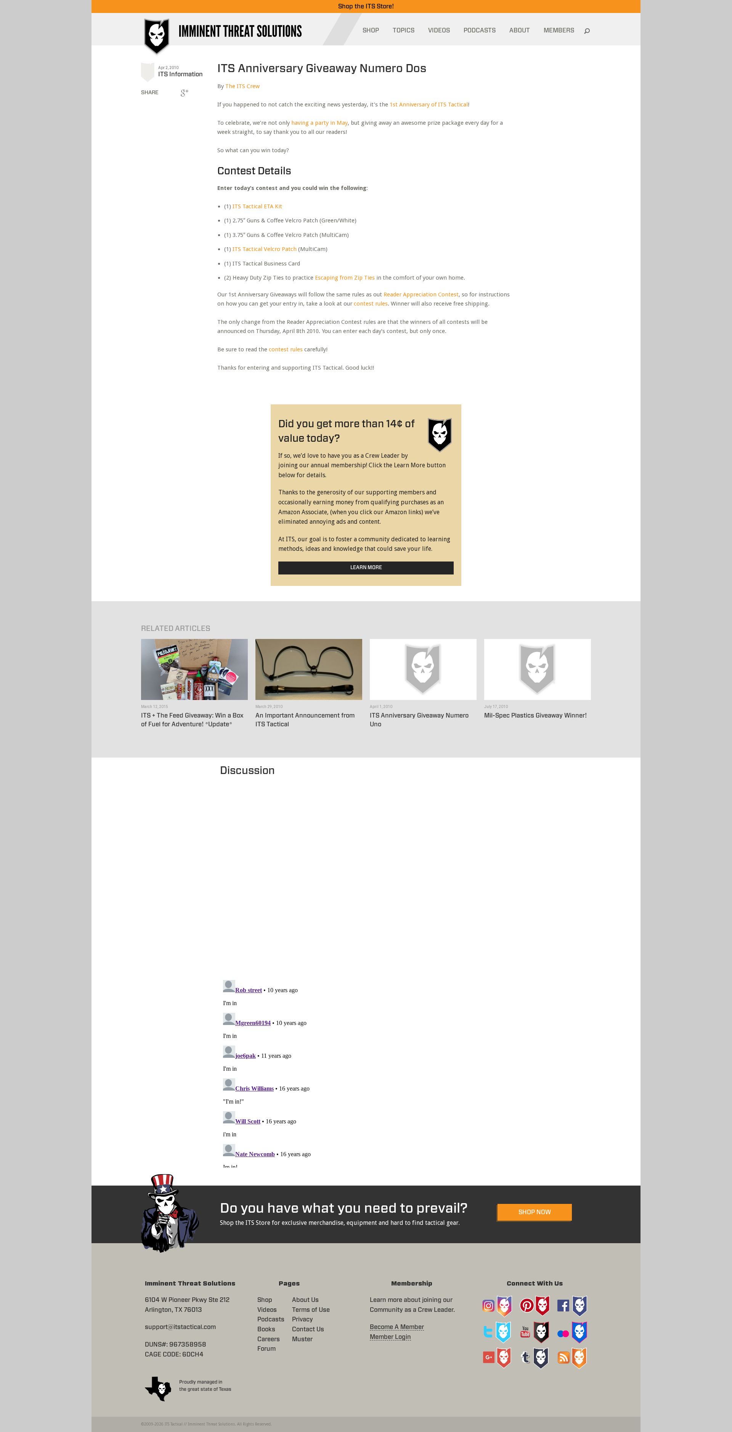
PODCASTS (480, 30)
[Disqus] (366, 874)
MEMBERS (559, 30)
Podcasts (270, 1319)
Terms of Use (311, 1310)
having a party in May (319, 122)
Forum (266, 1349)
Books (266, 1329)
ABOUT (519, 30)
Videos (267, 1310)
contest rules (371, 303)
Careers (268, 1339)
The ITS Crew (242, 86)
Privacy (302, 1319)
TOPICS (403, 30)
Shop (264, 1300)
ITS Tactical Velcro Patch (265, 249)
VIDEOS (439, 30)
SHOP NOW (534, 1212)
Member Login (390, 1337)
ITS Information (180, 74)
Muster (302, 1339)
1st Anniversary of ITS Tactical (429, 104)
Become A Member (397, 1327)
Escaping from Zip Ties (345, 277)
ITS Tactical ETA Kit (257, 206)
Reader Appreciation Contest (421, 294)
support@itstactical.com (180, 1327)
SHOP (371, 30)
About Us (305, 1300)
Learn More (366, 567)
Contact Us (308, 1329)
